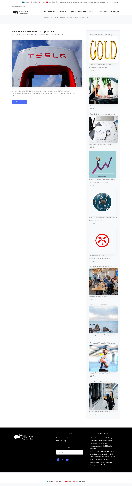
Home (43, 12)
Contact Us (82, 12)
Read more (19, 102)
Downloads (62, 12)
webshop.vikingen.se (65, 2)
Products (51, 12)
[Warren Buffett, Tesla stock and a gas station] (47, 64)
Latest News (102, 12)
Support (72, 12)
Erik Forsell (29, 34)
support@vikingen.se (18, 6)
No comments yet (58, 34)
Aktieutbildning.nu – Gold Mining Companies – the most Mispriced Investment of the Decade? (101, 440)
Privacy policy (61, 441)
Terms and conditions (64, 438)
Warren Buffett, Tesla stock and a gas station (33, 31)
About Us (92, 12)
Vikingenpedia (115, 12)
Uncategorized (43, 34)
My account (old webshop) (96, 2)
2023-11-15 (17, 34)
